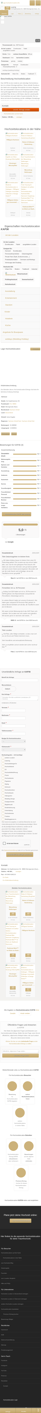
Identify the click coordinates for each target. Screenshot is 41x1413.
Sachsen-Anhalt (14, 410)
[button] (20, 29)
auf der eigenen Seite (29, 1158)
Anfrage (37, 13)
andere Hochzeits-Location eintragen (12, 1304)
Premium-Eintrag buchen (10, 1314)
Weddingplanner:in (10, 819)
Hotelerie (9, 319)
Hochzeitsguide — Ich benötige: (12, 755)
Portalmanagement (7, 1350)
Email (4, 723)
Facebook (4, 1360)
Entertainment (11, 298)
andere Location (10, 758)
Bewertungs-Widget (7, 1319)
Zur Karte (5, 877)
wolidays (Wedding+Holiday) (17, 339)
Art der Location (11, 235)
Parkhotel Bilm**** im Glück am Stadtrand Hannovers (28, 208)
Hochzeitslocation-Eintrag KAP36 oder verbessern (13, 1158)
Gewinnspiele (5, 1268)
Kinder (7, 312)
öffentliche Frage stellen (21, 1055)
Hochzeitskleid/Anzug (11, 772)
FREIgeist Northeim (12, 140)
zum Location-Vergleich (8, 1278)
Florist (7, 775)
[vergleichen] (2, 22)
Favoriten (4, 1273)
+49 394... (11, 117)
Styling (7, 784)
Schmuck (7, 787)
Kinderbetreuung (10, 807)
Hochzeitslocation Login (10, 1400)
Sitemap (3, 1345)
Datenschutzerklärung (10, 850)
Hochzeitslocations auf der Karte (11, 1253)
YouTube (3, 1370)
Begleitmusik (8, 804)
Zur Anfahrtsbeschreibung (10, 880)
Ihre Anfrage (6, 694)
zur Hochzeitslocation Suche (2, 8)
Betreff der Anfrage (8, 677)
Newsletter (4, 1381)
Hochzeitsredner (10, 790)
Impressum (4, 1329)
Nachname (5, 715)
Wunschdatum (6, 685)
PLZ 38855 (13, 404)
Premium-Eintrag (37, 131)
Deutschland (9, 412)
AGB (2, 1335)
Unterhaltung (9, 810)
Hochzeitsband (9, 766)
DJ (5, 769)
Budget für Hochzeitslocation (11, 738)
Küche (8, 325)
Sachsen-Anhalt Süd (28, 421)
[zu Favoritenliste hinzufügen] (2, 18)
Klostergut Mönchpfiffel (13, 164)
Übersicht (4, 13)
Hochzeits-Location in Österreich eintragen (14, 1299)
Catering (7, 760)
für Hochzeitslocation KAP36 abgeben (12, 1098)
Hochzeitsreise (9, 813)
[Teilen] (33, 1410)
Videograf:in (8, 796)
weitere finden (28, 1097)
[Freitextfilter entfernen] (32, 3)
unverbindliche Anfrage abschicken (19, 855)
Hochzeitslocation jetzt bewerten (17, 514)
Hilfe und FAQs (5, 1283)
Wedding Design (10, 799)
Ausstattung (10, 291)
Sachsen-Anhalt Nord (14, 421)
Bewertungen (29, 13)
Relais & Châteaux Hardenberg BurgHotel (28, 143)
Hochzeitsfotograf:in (11, 763)
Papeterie (8, 781)
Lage (12, 13)
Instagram (4, 1365)
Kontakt (14, 434)
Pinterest (3, 1376)
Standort (8, 305)
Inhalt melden (25, 1013)
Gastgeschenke (9, 801)
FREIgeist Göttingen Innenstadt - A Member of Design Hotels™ (13, 201)
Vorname (5, 707)
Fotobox (7, 816)
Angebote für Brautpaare (13, 332)
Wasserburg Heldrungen (28, 171)
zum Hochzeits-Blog (7, 1263)
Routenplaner (36, 349)
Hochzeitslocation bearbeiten (10, 1309)
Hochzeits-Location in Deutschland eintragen (14, 1294)
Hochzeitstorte (9, 778)
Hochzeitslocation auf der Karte (13, 114)
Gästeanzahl (6, 746)
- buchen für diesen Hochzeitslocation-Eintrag (21, 1184)
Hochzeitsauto (9, 793)
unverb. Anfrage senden (21, 110)
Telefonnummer (7, 730)
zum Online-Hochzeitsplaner (21, 1221)
